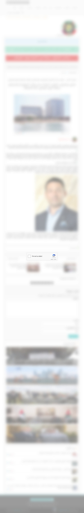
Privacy (52, 259)
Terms (55, 259)
